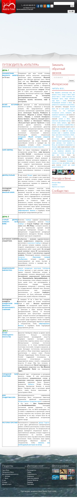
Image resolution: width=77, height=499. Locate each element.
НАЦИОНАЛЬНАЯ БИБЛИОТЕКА (8, 269)
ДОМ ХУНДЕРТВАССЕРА (8, 396)
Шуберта (31, 384)
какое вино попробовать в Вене (65, 135)
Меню (70, 11)
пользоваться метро (59, 117)
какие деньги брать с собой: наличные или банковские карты (63, 96)
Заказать (71, 80)
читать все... (58, 88)
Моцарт (29, 175)
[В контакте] (41, 6)
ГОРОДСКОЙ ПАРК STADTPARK (10, 375)
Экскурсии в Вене (8, 472)
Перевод (30, 482)
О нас (4, 480)
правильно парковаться (59, 115)
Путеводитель (31, 470)
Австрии (7, 476)
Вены (6, 478)
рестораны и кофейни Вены (65, 125)
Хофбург (28, 220)
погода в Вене (66, 94)
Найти (72, 6)
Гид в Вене (5, 470)
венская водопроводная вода (65, 141)
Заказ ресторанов (33, 478)
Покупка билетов (32, 480)
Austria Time (9, 9)
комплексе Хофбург (34, 243)
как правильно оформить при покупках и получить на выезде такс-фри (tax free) (63, 153)
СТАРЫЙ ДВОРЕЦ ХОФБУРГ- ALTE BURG (10, 222)
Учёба (29, 472)
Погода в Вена (56, 182)
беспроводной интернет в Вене (62, 102)
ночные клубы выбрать (59, 123)
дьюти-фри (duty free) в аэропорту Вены (63, 149)
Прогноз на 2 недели (58, 186)
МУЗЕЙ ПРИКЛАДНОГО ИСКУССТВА (7, 335)
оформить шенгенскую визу (63, 92)
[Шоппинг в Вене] (63, 172)
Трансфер (30, 484)
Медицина (30, 476)
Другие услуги (6, 484)
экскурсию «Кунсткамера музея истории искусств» (34, 146)
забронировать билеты (26, 210)
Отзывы (4, 482)
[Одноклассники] (44, 6)
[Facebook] (37, 6)
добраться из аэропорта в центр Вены (63, 104)
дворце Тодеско (44, 422)
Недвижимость (32, 474)
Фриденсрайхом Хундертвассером (29, 401)
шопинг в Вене (64, 119)
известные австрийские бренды (61, 121)
